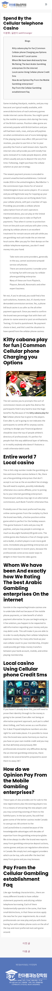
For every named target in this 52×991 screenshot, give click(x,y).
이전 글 (26, 943)
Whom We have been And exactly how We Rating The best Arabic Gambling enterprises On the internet (29, 64)
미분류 (6, 33)
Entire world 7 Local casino (24, 56)
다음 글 (26, 951)
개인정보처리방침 (22, 965)
